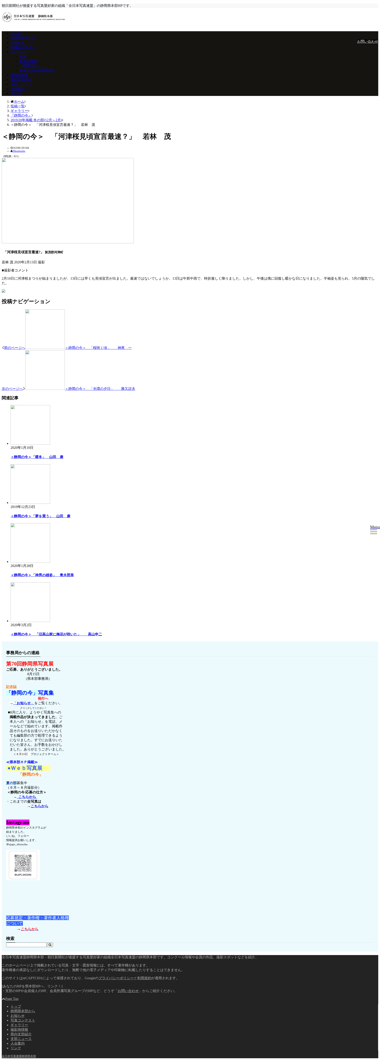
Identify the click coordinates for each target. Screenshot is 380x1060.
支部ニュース (21, 84)
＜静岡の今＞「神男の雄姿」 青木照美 (42, 575)
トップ (16, 33)
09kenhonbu (18, 151)
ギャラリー (19, 52)
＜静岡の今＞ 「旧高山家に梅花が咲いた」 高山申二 (56, 634)
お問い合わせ (367, 41)
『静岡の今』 (29, 66)
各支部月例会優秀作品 (37, 70)
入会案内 (18, 89)
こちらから (27, 797)
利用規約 (144, 978)
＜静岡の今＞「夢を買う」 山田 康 (40, 516)
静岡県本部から (23, 38)
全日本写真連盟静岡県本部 (19, 1056)
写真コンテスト (23, 47)
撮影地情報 (19, 75)
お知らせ (18, 42)
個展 (22, 56)
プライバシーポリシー (116, 978)
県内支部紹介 (21, 79)
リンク (16, 93)
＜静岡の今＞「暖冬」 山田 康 (37, 457)
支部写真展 (28, 61)
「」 (23, 703)
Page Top (11, 999)
